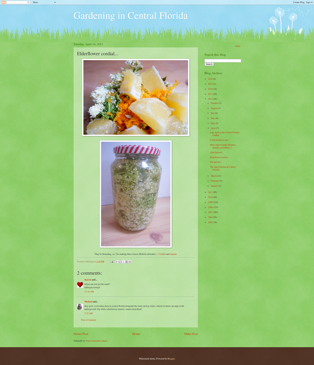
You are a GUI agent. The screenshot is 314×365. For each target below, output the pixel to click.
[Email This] (117, 261)
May (213, 123)
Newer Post (81, 334)
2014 (210, 88)
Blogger (171, 358)
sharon (87, 279)
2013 (210, 93)
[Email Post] (111, 261)
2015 (210, 83)
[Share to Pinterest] (129, 261)
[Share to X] (123, 261)
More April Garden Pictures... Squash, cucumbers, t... (223, 146)
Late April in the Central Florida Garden (224, 134)
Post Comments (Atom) (97, 340)
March (214, 175)
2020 (210, 78)
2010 (210, 197)
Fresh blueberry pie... (219, 139)
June (213, 118)
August (214, 108)
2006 (210, 217)
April (213, 128)
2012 (210, 98)
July (213, 113)
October (215, 103)
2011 (210, 192)
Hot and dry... (216, 161)
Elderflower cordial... (219, 157)
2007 (210, 212)
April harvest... (216, 152)
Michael (88, 301)
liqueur (173, 253)
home (237, 45)
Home (136, 334)
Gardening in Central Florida (131, 15)
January (214, 185)
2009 (210, 202)
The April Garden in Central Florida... (223, 168)
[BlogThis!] (120, 261)
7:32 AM (88, 313)
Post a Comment (88, 319)
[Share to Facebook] (126, 261)
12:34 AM (89, 291)
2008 (210, 207)
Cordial (162, 253)
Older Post (191, 334)
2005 (210, 222)
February (215, 180)
